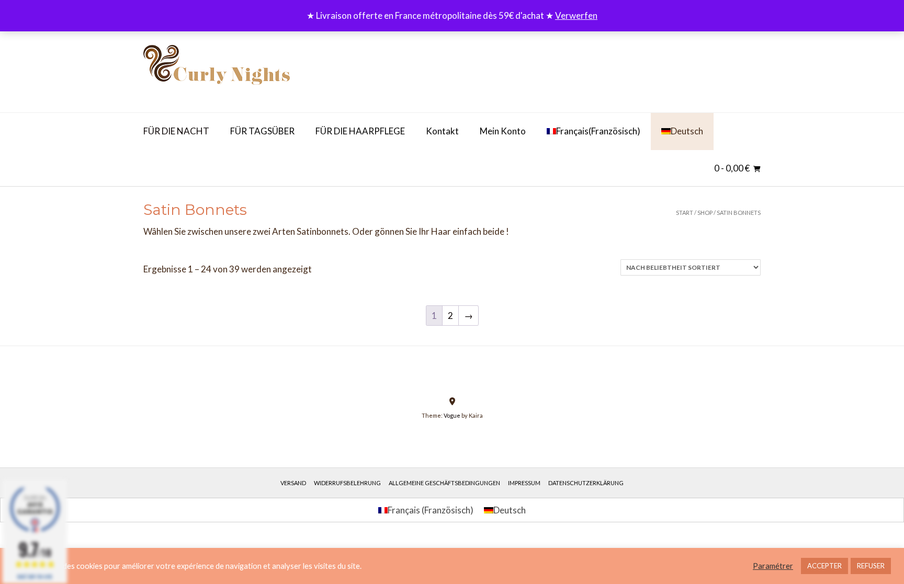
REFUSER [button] (871, 566)
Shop (705, 212)
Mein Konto (503, 130)
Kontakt (442, 130)
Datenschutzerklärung (586, 482)
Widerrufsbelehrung (347, 482)
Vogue (452, 415)
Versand (293, 482)
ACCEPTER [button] (824, 566)
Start (684, 212)
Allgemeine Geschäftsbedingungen (444, 482)
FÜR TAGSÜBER (262, 130)
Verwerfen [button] (576, 15)
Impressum (524, 482)
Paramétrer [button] (773, 566)
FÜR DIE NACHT (176, 130)
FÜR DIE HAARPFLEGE (360, 130)
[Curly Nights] (216, 69)
